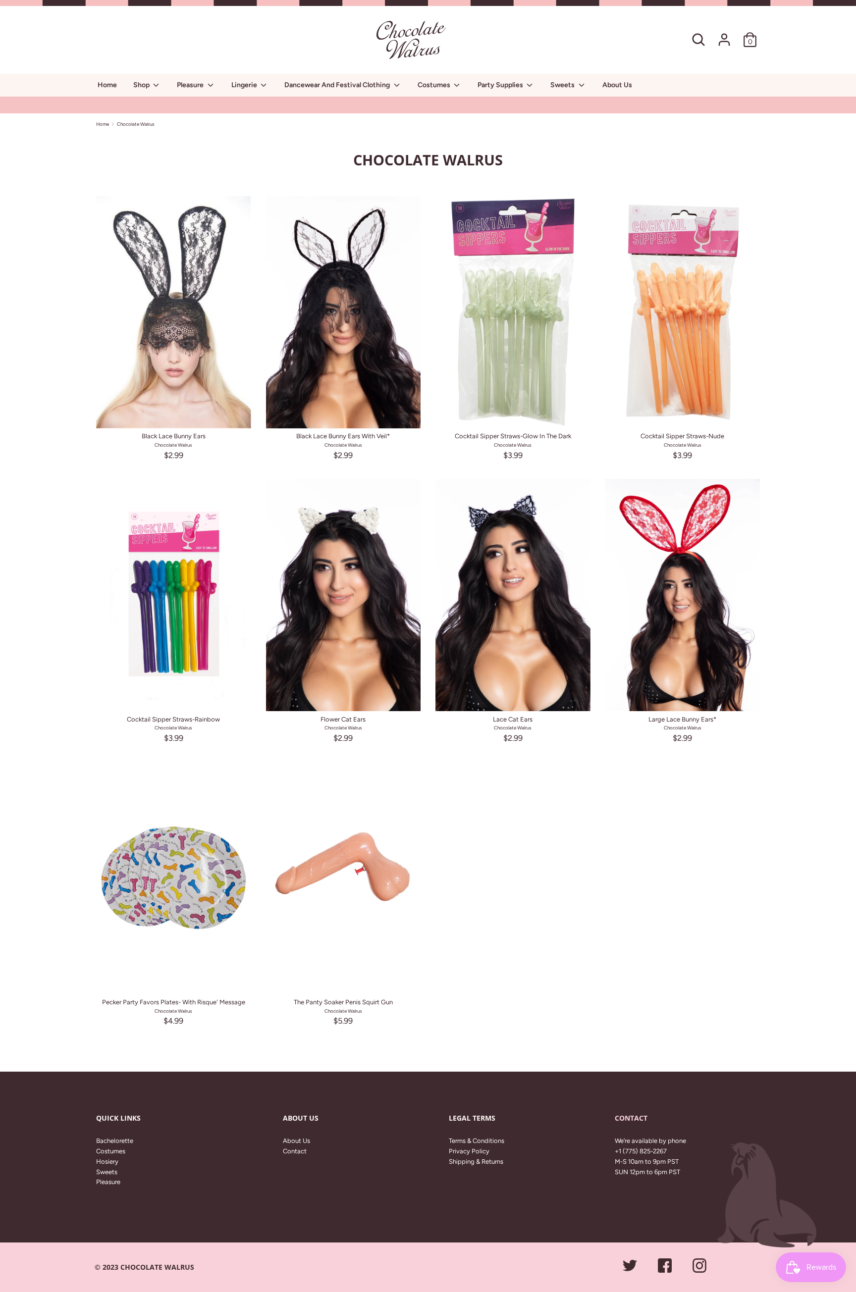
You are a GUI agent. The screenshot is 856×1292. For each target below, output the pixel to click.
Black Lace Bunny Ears (174, 436)
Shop (142, 85)
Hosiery (107, 1161)
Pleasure (191, 85)
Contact (295, 1151)
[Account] (724, 34)
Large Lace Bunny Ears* (682, 719)
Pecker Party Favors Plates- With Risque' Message (173, 1002)
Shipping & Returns (476, 1161)
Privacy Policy (469, 1151)
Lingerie (245, 85)
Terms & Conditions (476, 1140)
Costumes (435, 85)
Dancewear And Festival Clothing (337, 85)
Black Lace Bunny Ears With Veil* (343, 436)
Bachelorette (114, 1140)
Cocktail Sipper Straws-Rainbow (173, 719)
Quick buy (174, 412)
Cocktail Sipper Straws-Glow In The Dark (513, 436)
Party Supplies (501, 85)
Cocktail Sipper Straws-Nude (682, 436)
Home (107, 85)
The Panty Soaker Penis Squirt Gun (343, 1002)
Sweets (563, 85)
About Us (617, 85)
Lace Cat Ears (513, 719)
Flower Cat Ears (343, 719)
